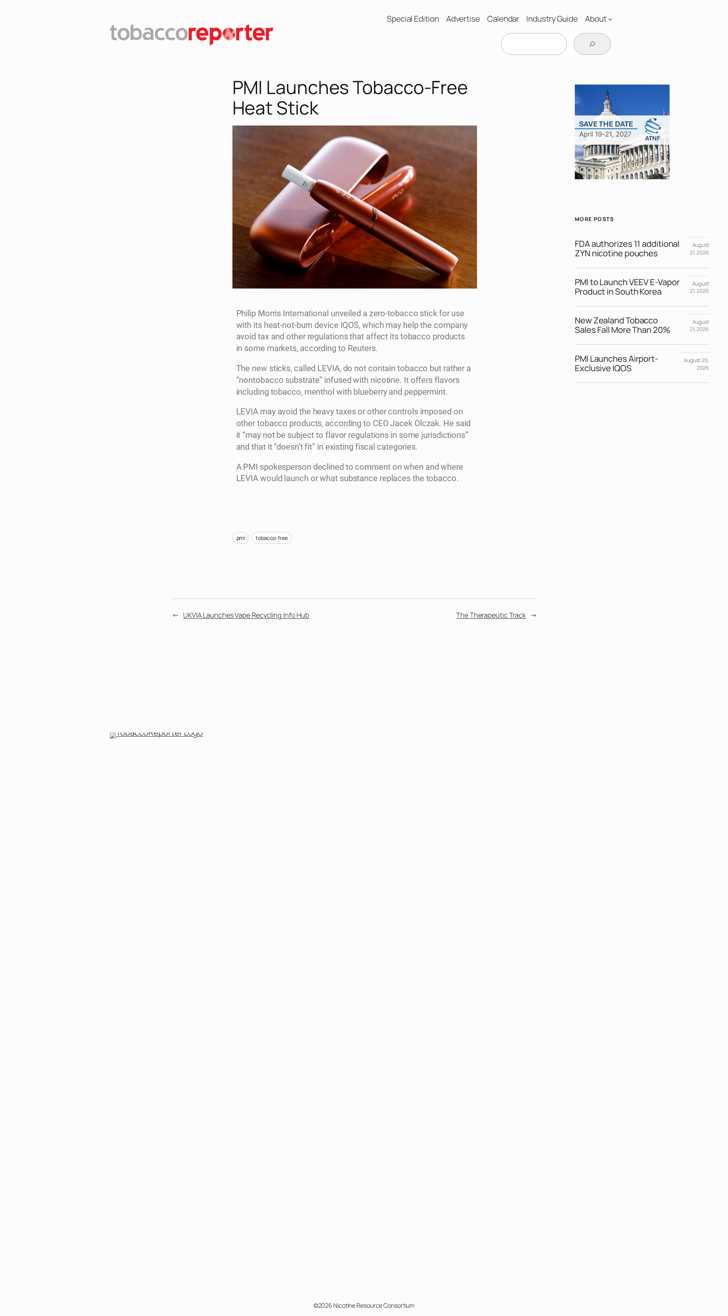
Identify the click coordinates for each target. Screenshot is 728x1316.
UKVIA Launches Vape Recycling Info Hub (246, 615)
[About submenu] (610, 19)
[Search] (592, 44)
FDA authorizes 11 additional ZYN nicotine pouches (627, 248)
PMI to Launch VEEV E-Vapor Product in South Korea (627, 287)
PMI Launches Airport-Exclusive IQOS (616, 363)
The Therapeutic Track (491, 615)
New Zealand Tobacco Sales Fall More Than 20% (622, 325)
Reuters (362, 348)
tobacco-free (272, 537)
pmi (241, 537)
